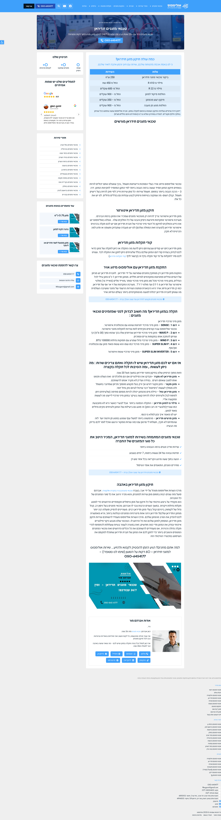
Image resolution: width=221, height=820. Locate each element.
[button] (58, 6)
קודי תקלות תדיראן (118, 256)
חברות (131, 6)
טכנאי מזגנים (157, 6)
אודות (84, 6)
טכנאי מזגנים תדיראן (105, 22)
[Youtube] (64, 6)
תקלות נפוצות (106, 6)
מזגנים (49, 205)
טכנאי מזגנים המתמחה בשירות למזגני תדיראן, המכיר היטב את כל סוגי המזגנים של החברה (135, 438)
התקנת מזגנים (119, 6)
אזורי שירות (142, 6)
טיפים (93, 6)
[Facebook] (70, 6)
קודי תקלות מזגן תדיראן (135, 242)
